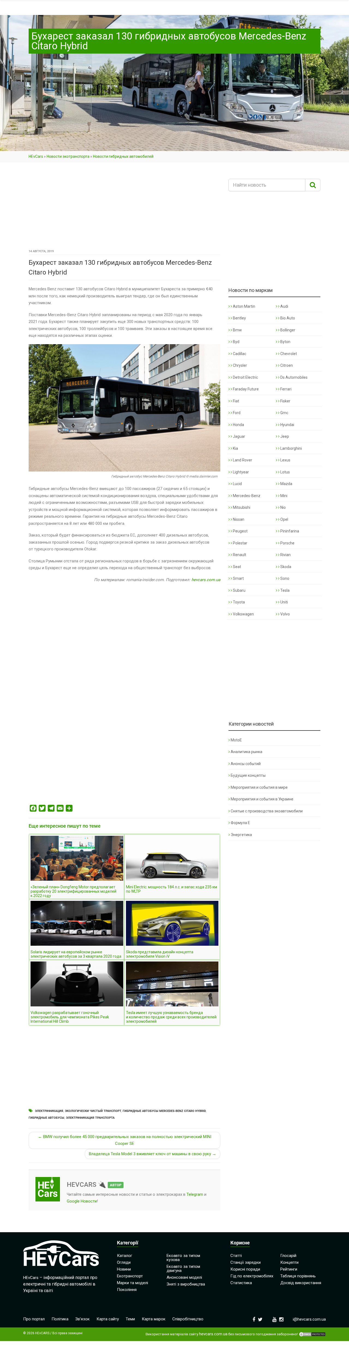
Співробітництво (187, 1319)
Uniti (283, 602)
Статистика (241, 1282)
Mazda (285, 484)
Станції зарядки (245, 1262)
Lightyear (240, 472)
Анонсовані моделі (184, 1277)
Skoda (285, 567)
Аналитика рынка (246, 752)
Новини (124, 1269)
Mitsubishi (241, 507)
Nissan (238, 519)
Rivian (285, 555)
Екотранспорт (130, 1276)
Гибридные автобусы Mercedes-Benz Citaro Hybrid (164, 1111)
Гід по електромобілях (251, 1276)
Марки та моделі (132, 1282)
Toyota (238, 602)
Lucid (237, 484)
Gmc (283, 413)
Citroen (286, 365)
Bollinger (287, 330)
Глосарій (288, 1255)
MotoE (236, 740)
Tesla (284, 590)
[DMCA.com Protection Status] (312, 1334)
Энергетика (241, 835)
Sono (284, 578)
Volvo (284, 614)
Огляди (124, 1262)
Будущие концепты (248, 775)
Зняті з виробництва (186, 1284)
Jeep (284, 436)
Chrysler (239, 365)
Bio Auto (287, 318)
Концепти (289, 1262)
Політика (60, 1319)
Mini (283, 496)
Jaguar (238, 436)
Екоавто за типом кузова (183, 1257)
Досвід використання (300, 1282)
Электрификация (49, 1111)
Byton (284, 342)
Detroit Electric (245, 377)
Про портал (34, 1319)
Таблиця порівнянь (298, 1276)
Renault (239, 555)
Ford (236, 413)
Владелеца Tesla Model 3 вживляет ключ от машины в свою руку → (152, 1153)
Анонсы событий (246, 764)
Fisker (284, 401)
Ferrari (285, 389)
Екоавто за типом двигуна (183, 1268)
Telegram (194, 1194)
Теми (130, 1319)
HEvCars (36, 156)
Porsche (286, 543)
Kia (235, 448)
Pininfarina (289, 531)
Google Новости (82, 1201)
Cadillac (239, 354)
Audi (283, 306)
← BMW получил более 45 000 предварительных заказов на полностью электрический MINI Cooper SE (124, 1140)
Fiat (235, 401)
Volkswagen (243, 614)
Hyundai (286, 425)
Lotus (284, 472)
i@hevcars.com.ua (309, 1319)
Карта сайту (108, 1319)
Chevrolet (288, 354)
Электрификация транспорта (90, 1118)
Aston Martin (243, 306)
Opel (283, 519)
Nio (282, 507)
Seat (236, 567)
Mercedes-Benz (246, 496)
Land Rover (242, 460)
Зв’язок (82, 1319)
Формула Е (240, 823)
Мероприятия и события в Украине (262, 799)
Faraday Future (245, 389)
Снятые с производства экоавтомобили (267, 811)
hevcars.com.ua (205, 579)
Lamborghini (290, 448)
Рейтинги (288, 1269)
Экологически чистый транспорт (93, 1111)
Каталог (124, 1255)
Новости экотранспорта (68, 156)
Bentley (239, 318)
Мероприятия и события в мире (259, 787)
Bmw (237, 330)
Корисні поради (245, 1269)
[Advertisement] (124, 207)
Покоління (127, 1289)
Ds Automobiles (293, 377)
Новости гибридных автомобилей (123, 156)
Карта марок (154, 1319)
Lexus (284, 460)
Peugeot (240, 531)
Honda (238, 425)
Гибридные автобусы (46, 1118)
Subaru (238, 590)
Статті (236, 1255)
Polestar (239, 543)
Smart (238, 578)
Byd (235, 342)
